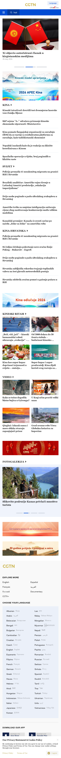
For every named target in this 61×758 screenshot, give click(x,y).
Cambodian (13, 635)
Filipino (13, 659)
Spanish (42, 673)
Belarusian (15, 620)
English (6, 582)
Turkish (41, 693)
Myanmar (45, 625)
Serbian (41, 664)
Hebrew (12, 683)
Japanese (14, 707)
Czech (12, 644)
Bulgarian (15, 630)
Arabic (12, 615)
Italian (12, 702)
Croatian (13, 639)
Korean (12, 712)
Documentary (36, 591)
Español (34, 582)
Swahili (42, 678)
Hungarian (14, 693)
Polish (40, 639)
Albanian (13, 610)
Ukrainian (43, 698)
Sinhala (41, 669)
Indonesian (18, 698)
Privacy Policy (8, 753)
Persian (41, 635)
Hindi (10, 688)
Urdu (39, 702)
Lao (38, 610)
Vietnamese (44, 707)
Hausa (12, 678)
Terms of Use (22, 753)
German (13, 669)
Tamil (39, 683)
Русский (6, 591)
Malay (43, 615)
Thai (39, 688)
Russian (42, 659)
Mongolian (43, 620)
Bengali (11, 625)
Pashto (40, 649)
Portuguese (44, 644)
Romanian (43, 654)
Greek (13, 673)
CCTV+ (6, 596)
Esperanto (15, 654)
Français (6, 587)
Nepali (40, 630)
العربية (33, 587)
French (13, 664)
